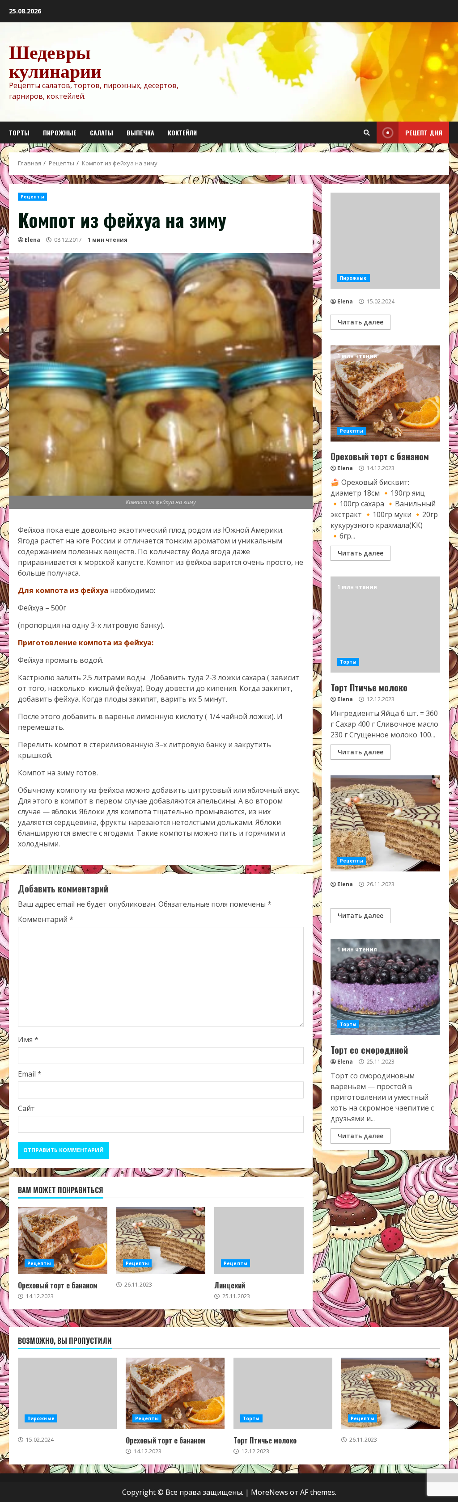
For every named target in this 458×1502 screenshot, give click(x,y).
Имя (28, 1039)
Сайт (26, 1108)
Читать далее (360, 322)
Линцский (259, 1240)
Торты (19, 132)
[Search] (367, 132)
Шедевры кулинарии (55, 61)
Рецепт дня (423, 132)
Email (30, 1074)
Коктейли (182, 132)
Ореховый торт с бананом (62, 1240)
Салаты (101, 132)
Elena (32, 240)
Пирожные (59, 132)
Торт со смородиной (385, 987)
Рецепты (32, 197)
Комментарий (45, 919)
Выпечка (140, 132)
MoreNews (269, 1492)
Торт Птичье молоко (385, 624)
